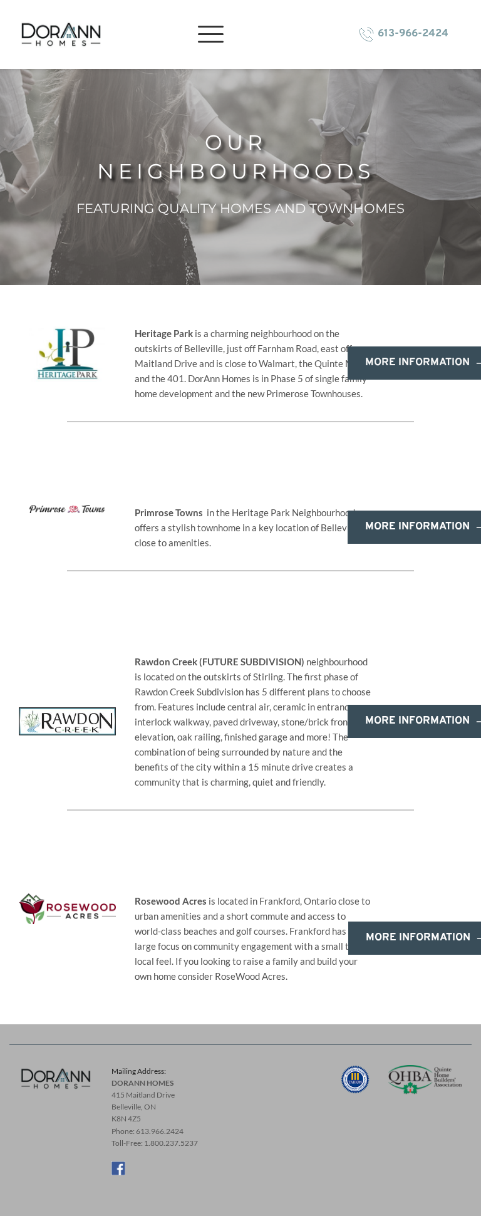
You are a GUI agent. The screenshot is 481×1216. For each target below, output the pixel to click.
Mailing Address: (139, 1071)
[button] (211, 34)
